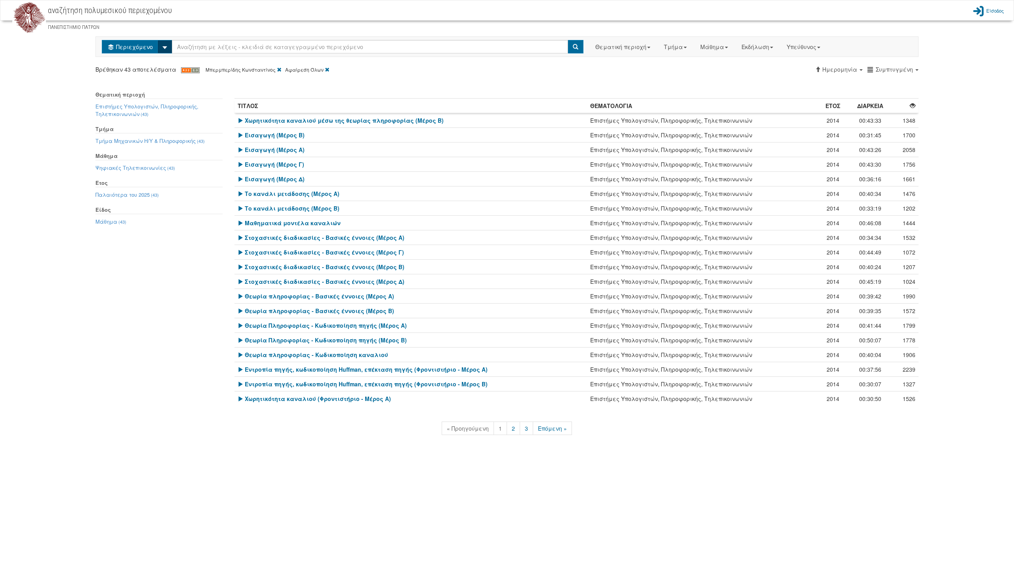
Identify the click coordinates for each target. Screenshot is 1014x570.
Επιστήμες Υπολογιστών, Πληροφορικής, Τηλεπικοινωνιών (146, 110)
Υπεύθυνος (801, 47)
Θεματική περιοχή (620, 47)
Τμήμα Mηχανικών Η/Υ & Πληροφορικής (150, 140)
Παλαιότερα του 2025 (127, 194)
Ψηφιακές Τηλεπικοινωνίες (135, 167)
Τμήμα (673, 47)
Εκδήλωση (755, 47)
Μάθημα (712, 47)
